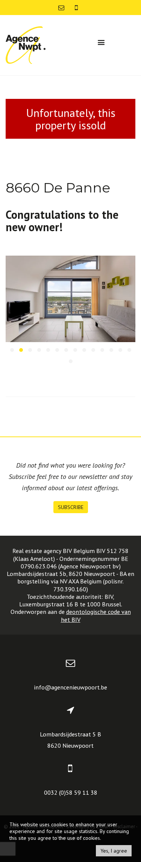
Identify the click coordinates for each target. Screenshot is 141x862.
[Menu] (101, 42)
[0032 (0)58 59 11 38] (76, 7)
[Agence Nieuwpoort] (25, 44)
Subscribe (70, 507)
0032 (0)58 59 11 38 (70, 792)
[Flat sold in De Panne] (70, 299)
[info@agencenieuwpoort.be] (62, 7)
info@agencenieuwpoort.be (70, 687)
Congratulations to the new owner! (62, 220)
